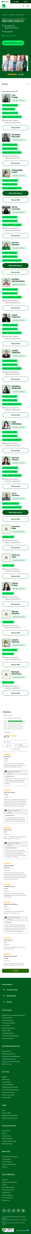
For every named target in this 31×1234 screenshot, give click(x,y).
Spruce (4, 1133)
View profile (15, 127)
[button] (23, 6)
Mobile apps (6, 1079)
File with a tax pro (7, 1020)
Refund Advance (7, 1143)
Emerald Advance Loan (9, 1141)
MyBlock (4, 1077)
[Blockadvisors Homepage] (15, 1)
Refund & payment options (10, 1089)
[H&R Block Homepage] (5, 1)
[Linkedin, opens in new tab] (23, 1211)
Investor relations (7, 1195)
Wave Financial (6, 1064)
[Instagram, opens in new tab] (14, 1211)
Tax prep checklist (7, 1084)
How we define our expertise (8, 91)
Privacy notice (6, 1113)
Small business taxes (8, 1053)
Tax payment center (8, 1092)
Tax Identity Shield (7, 1033)
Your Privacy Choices (21, 1230)
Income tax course (8, 1190)
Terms (4, 1110)
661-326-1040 (8, 31)
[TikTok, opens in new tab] (4, 1211)
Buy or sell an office (8, 1187)
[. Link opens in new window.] (8, 1230)
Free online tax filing (8, 1023)
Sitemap (4, 1167)
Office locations (7, 1162)
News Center (6, 1192)
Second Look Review (8, 1028)
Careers (4, 1185)
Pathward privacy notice (9, 1118)
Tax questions (6, 1159)
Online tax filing (7, 1017)
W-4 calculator (6, 1097)
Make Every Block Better (9, 1182)
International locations (9, 1164)
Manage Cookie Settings (9, 1115)
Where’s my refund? (8, 1095)
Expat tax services (7, 1038)
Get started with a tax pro (13, 43)
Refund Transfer (7, 1138)
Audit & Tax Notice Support (10, 1036)
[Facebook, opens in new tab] (9, 1211)
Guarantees (5, 1200)
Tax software (6, 1025)
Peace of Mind (6, 1030)
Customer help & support (10, 1156)
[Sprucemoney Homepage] (26, 1)
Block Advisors (6, 1051)
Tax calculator (6, 1082)
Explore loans (6, 1131)
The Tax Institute (7, 1198)
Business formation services (11, 1061)
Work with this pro (15, 193)
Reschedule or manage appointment (13, 1015)
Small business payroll (9, 1059)
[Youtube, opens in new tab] (18, 1211)
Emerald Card (6, 1136)
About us (5, 1179)
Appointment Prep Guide (10, 1087)
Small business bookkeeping (11, 1056)
